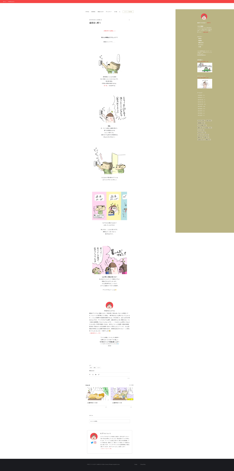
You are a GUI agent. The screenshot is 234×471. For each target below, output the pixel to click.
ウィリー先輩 (202, 125)
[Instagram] (95, 442)
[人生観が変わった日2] (97, 393)
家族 (200, 137)
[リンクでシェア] (98, 374)
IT (207, 134)
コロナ (201, 134)
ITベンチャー (109, 11)
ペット (201, 130)
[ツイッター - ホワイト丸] (232, 239)
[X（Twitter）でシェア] (92, 374)
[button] (119, 11)
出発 (206, 137)
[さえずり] (92, 442)
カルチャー (202, 132)
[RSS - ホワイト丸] (232, 236)
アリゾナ (201, 120)
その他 (199, 46)
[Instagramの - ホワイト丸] (232, 242)
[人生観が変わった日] (122, 393)
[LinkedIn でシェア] (95, 374)
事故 (208, 139)
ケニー (99, 367)
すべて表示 (131, 385)
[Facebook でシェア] (89, 374)
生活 (209, 120)
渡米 (201, 127)
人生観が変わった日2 (93, 402)
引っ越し (208, 127)
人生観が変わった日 (117, 402)
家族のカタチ (101, 11)
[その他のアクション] (129, 20)
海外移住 (200, 40)
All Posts (199, 38)
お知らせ (201, 139)
